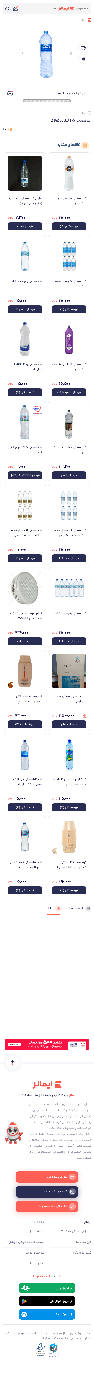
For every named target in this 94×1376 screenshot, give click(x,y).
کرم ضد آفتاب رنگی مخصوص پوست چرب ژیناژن (27, 699)
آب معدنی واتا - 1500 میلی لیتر (27, 367)
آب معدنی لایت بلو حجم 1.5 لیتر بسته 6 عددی (26, 533)
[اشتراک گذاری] (83, 59)
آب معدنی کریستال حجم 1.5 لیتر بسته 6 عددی (70, 533)
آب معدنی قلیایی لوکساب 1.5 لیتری (69, 367)
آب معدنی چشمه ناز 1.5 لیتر (70, 450)
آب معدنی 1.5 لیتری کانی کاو (25, 450)
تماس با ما (37, 1263)
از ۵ (6, 129)
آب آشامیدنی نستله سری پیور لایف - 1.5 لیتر (25, 865)
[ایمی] (14, 1133)
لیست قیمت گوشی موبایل (26, 1242)
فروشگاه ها (83, 1242)
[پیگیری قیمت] (83, 48)
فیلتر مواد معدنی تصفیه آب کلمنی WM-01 (25, 616)
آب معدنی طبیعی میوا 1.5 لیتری (71, 201)
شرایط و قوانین (34, 1253)
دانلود (47, 1276)
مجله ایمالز (37, 1231)
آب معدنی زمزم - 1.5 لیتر (25, 281)
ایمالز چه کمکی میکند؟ (76, 1231)
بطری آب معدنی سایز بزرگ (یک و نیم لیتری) (25, 201)
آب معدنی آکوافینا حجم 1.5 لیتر (70, 284)
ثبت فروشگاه (82, 1253)
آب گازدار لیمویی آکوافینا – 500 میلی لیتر (69, 782)
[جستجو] (7, 8)
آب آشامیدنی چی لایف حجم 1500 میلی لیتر (27, 782)
